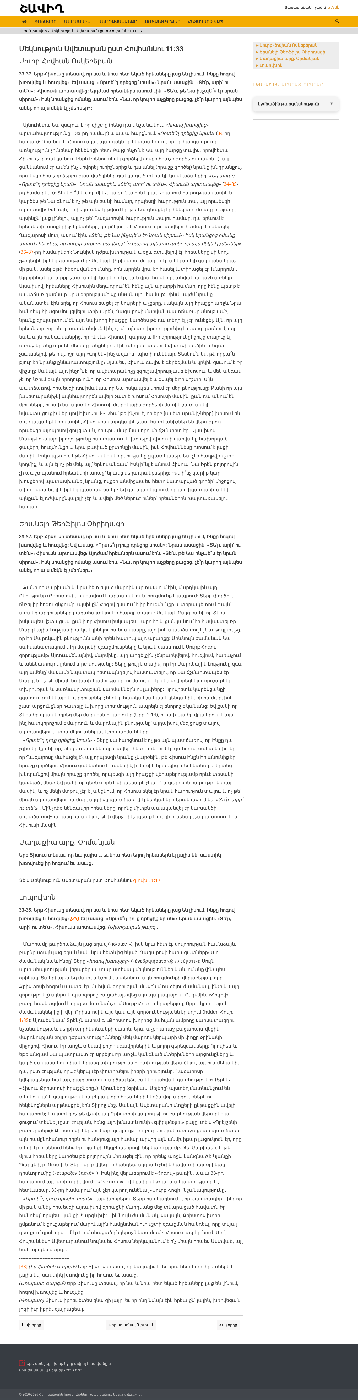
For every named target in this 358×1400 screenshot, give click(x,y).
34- (221, 133)
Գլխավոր (45, 21)
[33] (74, 918)
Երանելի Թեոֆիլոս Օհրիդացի (292, 52)
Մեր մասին (77, 21)
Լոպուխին (271, 65)
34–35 (230, 184)
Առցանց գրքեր (162, 21)
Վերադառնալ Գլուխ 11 (131, 1324)
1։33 (24, 1020)
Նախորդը (31, 1324)
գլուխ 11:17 (146, 880)
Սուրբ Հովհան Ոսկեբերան (288, 45)
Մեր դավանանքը (117, 21)
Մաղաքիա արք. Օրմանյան (289, 58)
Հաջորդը (228, 1324)
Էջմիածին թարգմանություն (288, 104)
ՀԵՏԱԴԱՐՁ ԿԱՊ (205, 21)
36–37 (27, 252)
